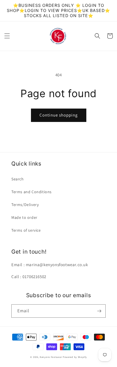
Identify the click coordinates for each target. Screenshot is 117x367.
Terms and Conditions (31, 191)
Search (17, 179)
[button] (7, 36)
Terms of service (26, 230)
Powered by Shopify (75, 356)
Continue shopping (58, 115)
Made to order (24, 217)
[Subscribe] (99, 311)
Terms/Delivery (25, 204)
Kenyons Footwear (51, 356)
